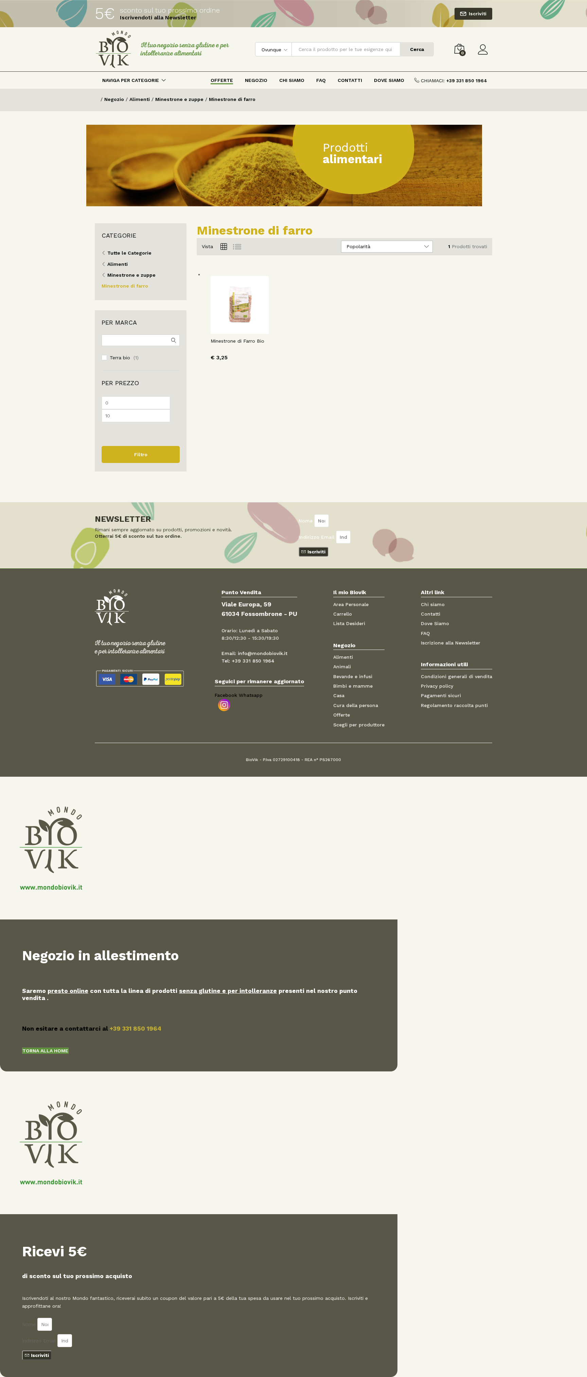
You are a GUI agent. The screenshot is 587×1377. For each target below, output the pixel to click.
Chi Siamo (291, 80)
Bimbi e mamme (353, 686)
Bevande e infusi (352, 676)
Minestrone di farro (125, 286)
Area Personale (351, 604)
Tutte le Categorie (129, 253)
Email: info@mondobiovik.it (254, 653)
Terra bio (120, 357)
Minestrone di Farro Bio (237, 341)
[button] (45, 1051)
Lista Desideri (349, 623)
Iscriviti (477, 13)
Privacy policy (437, 686)
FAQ (321, 80)
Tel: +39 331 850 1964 (247, 661)
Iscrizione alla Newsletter (450, 643)
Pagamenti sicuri (441, 695)
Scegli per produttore (359, 724)
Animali (342, 666)
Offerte (222, 80)
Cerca (417, 49)
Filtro (140, 454)
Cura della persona (355, 705)
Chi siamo (433, 604)
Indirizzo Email (317, 537)
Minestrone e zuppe (131, 275)
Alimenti (117, 264)
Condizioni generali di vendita (456, 676)
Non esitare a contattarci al (91, 1028)
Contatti (350, 80)
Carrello (342, 614)
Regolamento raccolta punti (454, 705)
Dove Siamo (389, 80)
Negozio (256, 80)
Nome (306, 520)
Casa (338, 695)
